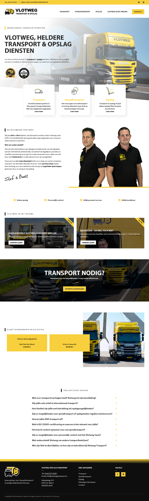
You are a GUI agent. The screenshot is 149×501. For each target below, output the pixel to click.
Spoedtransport (82, 12)
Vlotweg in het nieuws (117, 12)
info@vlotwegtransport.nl (57, 476)
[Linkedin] (143, 2)
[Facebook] (139, 2)
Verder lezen (16, 242)
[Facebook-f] (117, 474)
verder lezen (88, 242)
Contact (81, 485)
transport (31, 59)
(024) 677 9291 (51, 473)
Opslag (99, 12)
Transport (64, 12)
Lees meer (39, 111)
